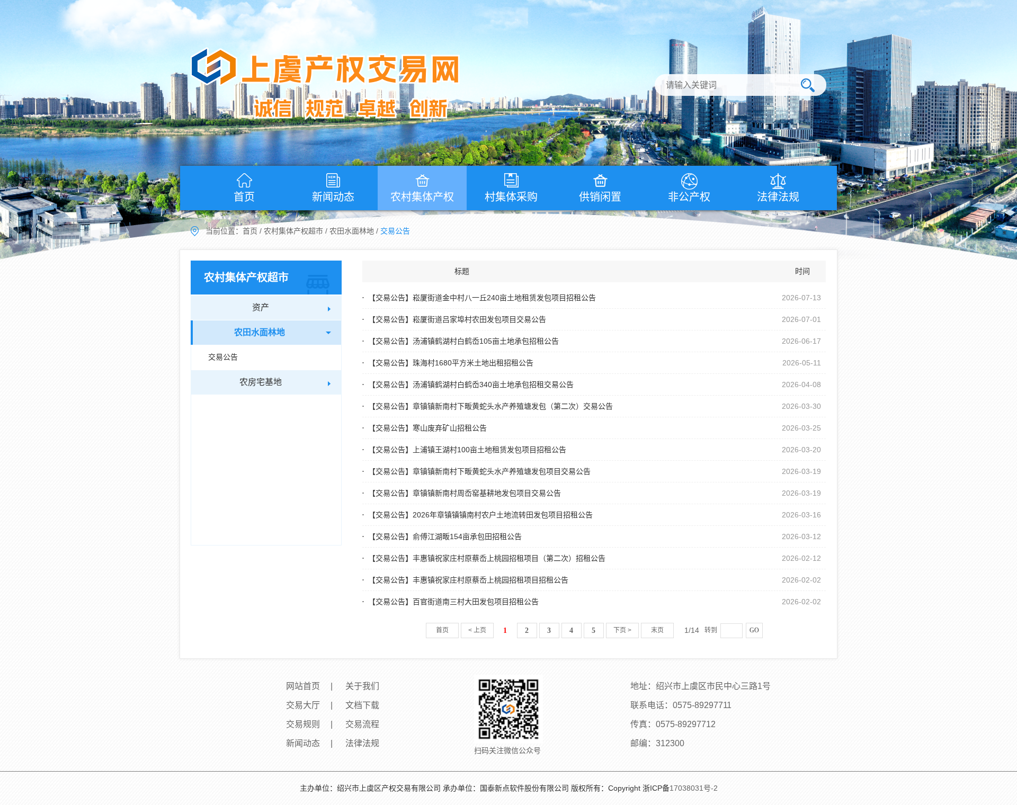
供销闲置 (600, 197)
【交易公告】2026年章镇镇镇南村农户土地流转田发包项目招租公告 (480, 515)
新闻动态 (333, 197)
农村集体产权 (422, 197)
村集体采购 (511, 197)
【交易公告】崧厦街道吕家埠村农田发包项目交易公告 (457, 319)
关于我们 (362, 686)
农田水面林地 (351, 231)
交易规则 (303, 724)
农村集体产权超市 (293, 231)
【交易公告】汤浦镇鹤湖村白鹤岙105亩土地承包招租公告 (463, 341)
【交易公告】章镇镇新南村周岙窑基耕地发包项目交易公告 (464, 493)
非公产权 (689, 197)
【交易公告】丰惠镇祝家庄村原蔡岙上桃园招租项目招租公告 (468, 580)
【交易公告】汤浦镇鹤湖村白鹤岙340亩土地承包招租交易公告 (471, 384)
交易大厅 (303, 705)
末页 (657, 630)
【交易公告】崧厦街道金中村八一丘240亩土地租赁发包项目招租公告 (482, 297)
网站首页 (303, 686)
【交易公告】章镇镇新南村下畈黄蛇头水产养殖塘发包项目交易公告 (479, 471)
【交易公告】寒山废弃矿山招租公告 (427, 428)
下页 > (622, 630)
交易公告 (223, 357)
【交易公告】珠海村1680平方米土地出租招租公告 (450, 363)
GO (754, 630)
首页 (244, 197)
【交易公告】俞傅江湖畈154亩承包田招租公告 (445, 536)
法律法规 (778, 197)
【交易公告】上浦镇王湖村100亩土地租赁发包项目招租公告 (467, 449)
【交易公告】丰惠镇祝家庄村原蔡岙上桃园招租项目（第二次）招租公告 (486, 558)
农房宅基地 (260, 382)
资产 (260, 307)
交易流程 (362, 724)
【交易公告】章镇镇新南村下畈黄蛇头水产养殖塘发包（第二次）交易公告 (490, 406)
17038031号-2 (694, 788)
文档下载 (362, 705)
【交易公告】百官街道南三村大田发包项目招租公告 (453, 601)
